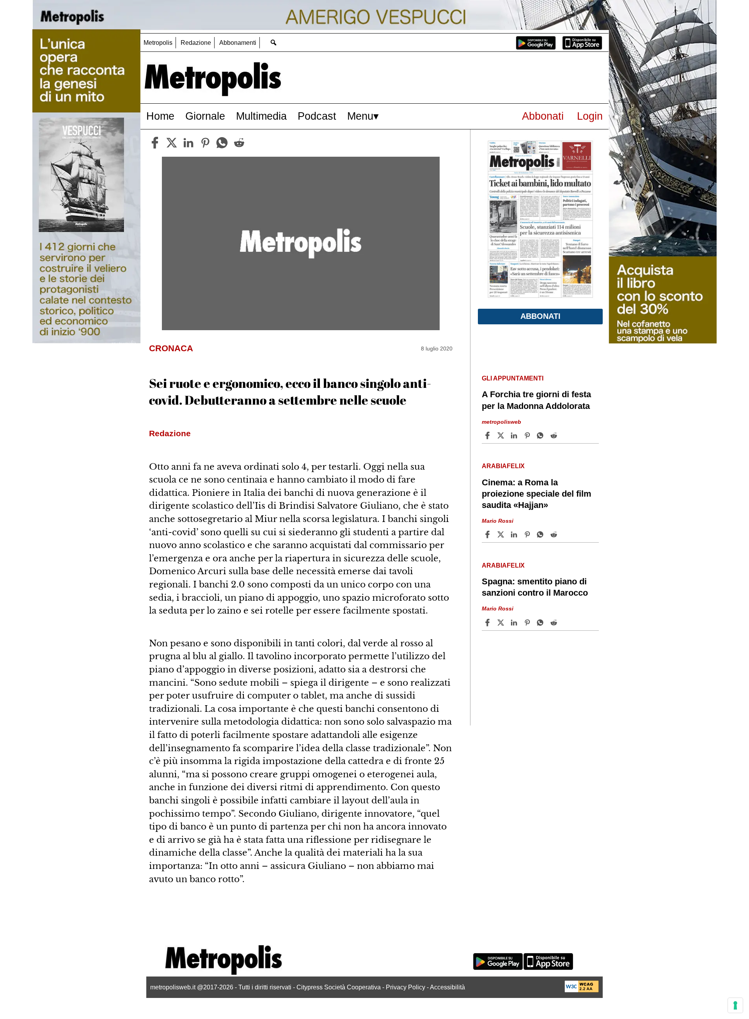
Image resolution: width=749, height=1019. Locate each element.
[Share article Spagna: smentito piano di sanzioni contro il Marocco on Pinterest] (528, 622)
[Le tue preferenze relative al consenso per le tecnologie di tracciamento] (735, 1005)
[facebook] (155, 142)
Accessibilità (447, 987)
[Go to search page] (273, 42)
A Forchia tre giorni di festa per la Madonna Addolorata (536, 399)
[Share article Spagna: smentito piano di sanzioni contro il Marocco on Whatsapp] (541, 622)
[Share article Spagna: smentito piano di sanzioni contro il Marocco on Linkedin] (515, 622)
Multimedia (261, 116)
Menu (360, 116)
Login (590, 116)
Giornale (205, 116)
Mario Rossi (497, 521)
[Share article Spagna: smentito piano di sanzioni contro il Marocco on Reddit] (554, 622)
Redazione (196, 42)
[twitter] (171, 142)
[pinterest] (205, 142)
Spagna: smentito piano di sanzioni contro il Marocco (535, 587)
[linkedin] (188, 142)
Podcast (317, 116)
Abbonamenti (237, 42)
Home (160, 116)
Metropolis (158, 42)
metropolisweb (501, 421)
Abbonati (543, 116)
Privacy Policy (405, 987)
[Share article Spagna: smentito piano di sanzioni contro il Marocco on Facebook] (488, 622)
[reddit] (239, 142)
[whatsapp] (222, 142)
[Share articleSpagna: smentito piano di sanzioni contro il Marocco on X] (501, 622)
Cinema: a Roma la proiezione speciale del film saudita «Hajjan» (536, 494)
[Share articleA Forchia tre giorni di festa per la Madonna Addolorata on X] (501, 435)
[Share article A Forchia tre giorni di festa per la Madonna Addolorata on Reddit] (554, 435)
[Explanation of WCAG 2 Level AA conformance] (581, 990)
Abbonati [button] (540, 316)
